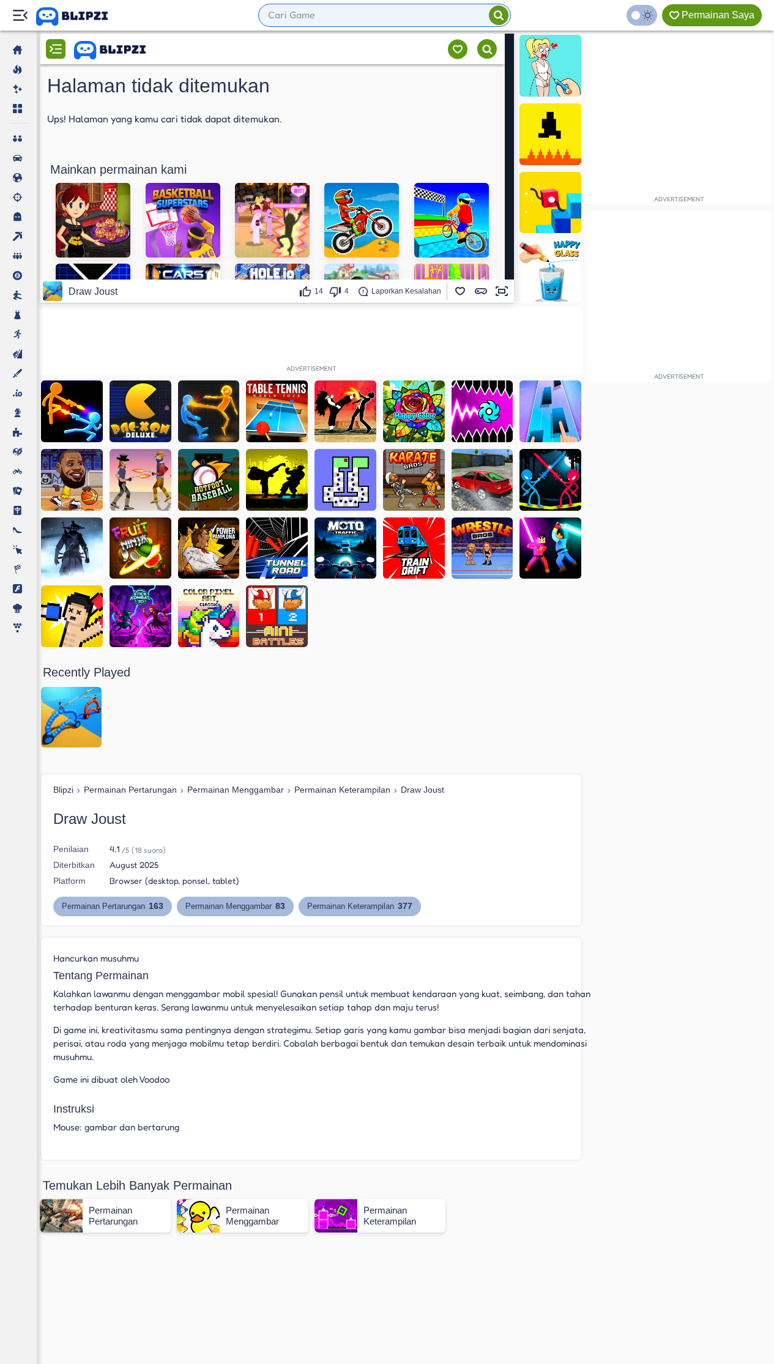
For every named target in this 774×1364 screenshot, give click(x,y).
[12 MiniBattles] (277, 616)
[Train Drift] (414, 548)
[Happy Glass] (550, 271)
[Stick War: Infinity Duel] (72, 411)
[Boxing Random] (72, 616)
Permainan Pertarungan (130, 790)
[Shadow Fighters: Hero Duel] (345, 411)
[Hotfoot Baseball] (209, 480)
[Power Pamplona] (209, 548)
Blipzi (63, 790)
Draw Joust (422, 790)
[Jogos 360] (80, 16)
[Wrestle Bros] (482, 548)
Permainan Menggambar (235, 790)
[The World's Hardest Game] (345, 480)
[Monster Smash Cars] (482, 480)
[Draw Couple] (550, 66)
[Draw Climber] (550, 203)
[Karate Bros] (414, 480)
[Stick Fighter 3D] (209, 411)
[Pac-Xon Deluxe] (140, 411)
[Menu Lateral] (20, 15)
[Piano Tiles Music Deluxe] (550, 411)
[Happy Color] (414, 411)
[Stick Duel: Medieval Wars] (550, 480)
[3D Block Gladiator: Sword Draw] (550, 548)
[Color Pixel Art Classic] (209, 616)
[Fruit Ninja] (140, 548)
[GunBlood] (140, 480)
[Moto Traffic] (345, 548)
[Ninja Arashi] (72, 548)
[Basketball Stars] (72, 480)
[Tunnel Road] (277, 548)
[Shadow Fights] (277, 480)
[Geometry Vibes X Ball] (482, 411)
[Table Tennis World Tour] (277, 411)
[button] (460, 291)
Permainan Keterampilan (342, 790)
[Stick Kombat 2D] (140, 616)
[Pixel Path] (550, 134)
